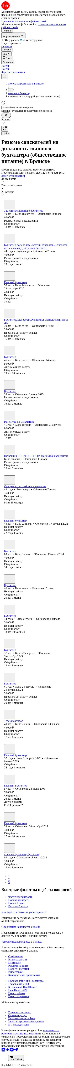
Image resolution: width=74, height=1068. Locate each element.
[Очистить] (6, 115)
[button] (5, 65)
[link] (7, 58)
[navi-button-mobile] (4, 76)
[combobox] (17, 107)
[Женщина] (9, 204)
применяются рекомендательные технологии (30, 1032)
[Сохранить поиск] (4, 129)
